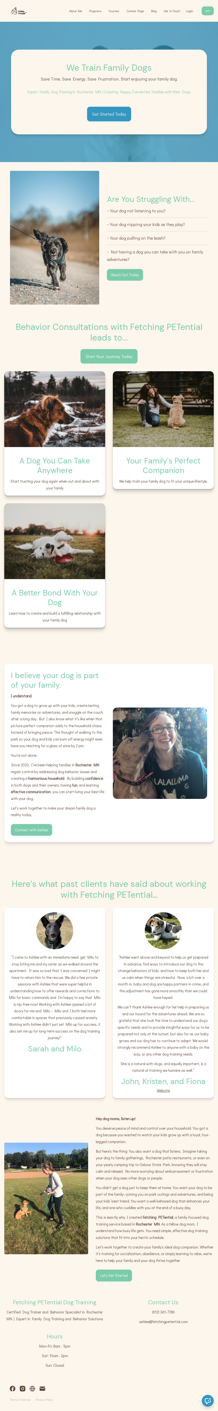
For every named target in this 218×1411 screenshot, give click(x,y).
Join (207, 11)
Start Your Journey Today (109, 356)
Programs (95, 11)
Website (163, 1090)
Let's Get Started (114, 1275)
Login (189, 11)
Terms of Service (20, 1400)
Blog (154, 11)
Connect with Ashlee (31, 829)
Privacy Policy (44, 1400)
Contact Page (135, 11)
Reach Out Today (125, 274)
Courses (114, 11)
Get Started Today (109, 114)
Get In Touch (172, 11)
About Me (75, 11)
